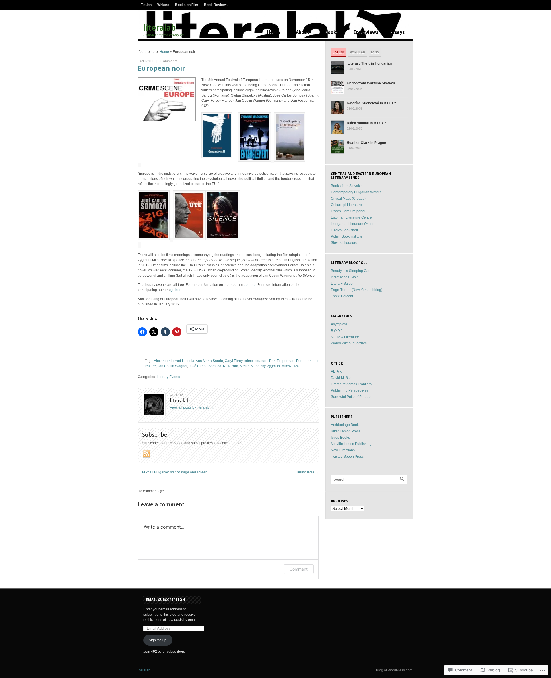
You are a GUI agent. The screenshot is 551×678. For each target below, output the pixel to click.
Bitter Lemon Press (345, 431)
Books (331, 32)
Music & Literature (345, 337)
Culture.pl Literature (346, 205)
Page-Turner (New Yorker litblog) (356, 290)
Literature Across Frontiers (351, 384)
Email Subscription (165, 600)
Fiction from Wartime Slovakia (371, 83)
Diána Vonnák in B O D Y (366, 123)
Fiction (146, 5)
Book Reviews (216, 5)
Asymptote (339, 324)
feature (150, 366)
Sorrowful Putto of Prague (351, 397)
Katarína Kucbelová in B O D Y (371, 103)
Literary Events (168, 377)
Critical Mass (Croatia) (348, 199)
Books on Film (186, 5)
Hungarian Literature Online (353, 224)
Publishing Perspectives (349, 390)
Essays (397, 32)
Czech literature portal (348, 211)
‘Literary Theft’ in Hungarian (369, 63)
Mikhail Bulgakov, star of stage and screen (172, 472)
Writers (163, 5)
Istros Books (340, 438)
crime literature (255, 361)
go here (250, 285)
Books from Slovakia (347, 186)
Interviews (366, 32)
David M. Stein (342, 378)
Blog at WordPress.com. (394, 670)
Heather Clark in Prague (366, 143)
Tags (374, 52)
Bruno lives (308, 472)
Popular (357, 52)
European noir (161, 68)
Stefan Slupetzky (252, 366)
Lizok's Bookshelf (344, 230)
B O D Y (337, 331)
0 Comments (167, 61)
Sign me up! (158, 640)
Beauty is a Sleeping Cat (350, 271)
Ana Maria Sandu (209, 361)
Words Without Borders (349, 343)
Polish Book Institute (346, 236)
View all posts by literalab (192, 407)
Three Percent (342, 296)
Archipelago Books (345, 425)
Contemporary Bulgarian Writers (356, 192)
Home (273, 32)
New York (230, 366)
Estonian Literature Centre (351, 217)
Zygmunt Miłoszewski (283, 366)
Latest (339, 52)
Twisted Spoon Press (347, 456)
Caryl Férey (233, 361)
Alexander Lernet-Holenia (174, 361)
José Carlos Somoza (205, 366)
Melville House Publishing (351, 444)
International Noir (344, 277)
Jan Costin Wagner (172, 366)
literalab (159, 28)
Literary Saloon (343, 284)
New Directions (343, 450)
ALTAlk (336, 371)
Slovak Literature (344, 243)
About (302, 32)
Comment (299, 569)
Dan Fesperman (281, 361)
